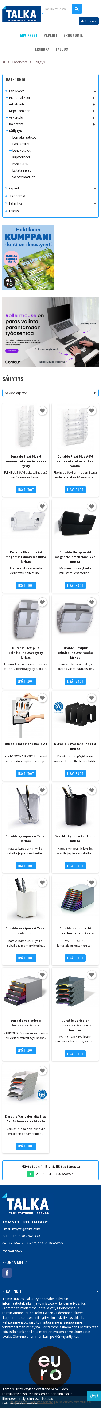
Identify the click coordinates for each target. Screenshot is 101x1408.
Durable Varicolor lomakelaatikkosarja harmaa (75, 1025)
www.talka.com (14, 1250)
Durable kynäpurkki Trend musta (75, 838)
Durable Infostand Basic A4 (26, 744)
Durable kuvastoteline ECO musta (75, 746)
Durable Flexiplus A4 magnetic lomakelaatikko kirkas (26, 557)
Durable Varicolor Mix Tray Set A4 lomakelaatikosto (26, 1118)
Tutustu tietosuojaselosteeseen (27, 1400)
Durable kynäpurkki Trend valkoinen (25, 930)
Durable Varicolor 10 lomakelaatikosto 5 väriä (75, 930)
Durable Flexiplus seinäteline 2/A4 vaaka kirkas (75, 653)
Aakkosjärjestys (16, 393)
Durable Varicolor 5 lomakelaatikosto (26, 1023)
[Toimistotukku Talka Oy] (21, 14)
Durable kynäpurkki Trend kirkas (25, 838)
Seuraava (65, 1174)
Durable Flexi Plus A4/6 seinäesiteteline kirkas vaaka (75, 461)
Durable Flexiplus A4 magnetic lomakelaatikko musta (75, 557)
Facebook (7, 1273)
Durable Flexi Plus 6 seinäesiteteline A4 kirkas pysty (25, 461)
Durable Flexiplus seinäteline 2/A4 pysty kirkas (26, 653)
